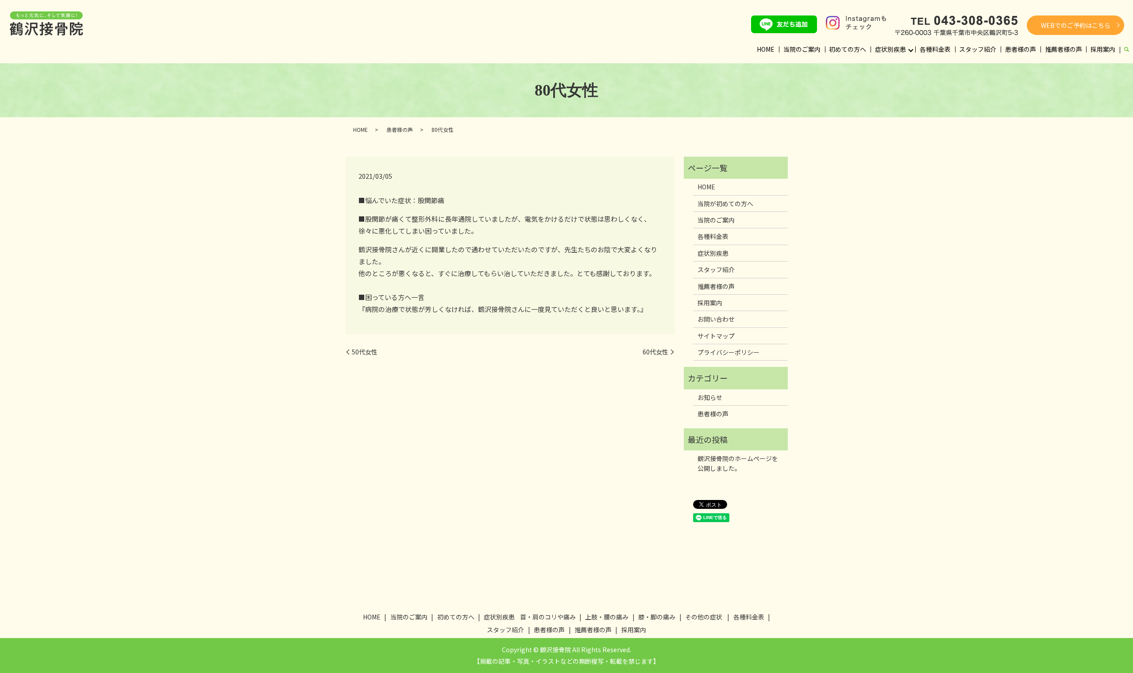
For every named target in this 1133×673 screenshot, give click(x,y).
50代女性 (365, 352)
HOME (766, 49)
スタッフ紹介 (977, 49)
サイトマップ (716, 335)
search (1126, 50)
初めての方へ (847, 49)
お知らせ (710, 397)
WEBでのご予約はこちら (1075, 25)
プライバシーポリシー (728, 352)
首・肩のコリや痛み (548, 616)
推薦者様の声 (1063, 49)
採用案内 (1103, 49)
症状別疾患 (890, 49)
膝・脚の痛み (656, 616)
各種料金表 (935, 49)
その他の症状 (703, 616)
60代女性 (655, 352)
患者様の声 (1020, 49)
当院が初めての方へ (725, 203)
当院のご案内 (802, 49)
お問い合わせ (716, 319)
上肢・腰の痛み (606, 616)
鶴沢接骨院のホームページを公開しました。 (738, 463)
